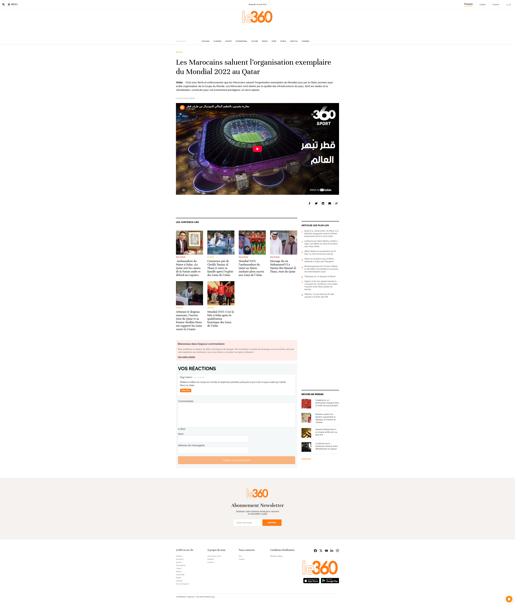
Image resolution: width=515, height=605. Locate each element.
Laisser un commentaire (236, 460)
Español (496, 4)
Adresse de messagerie (191, 445)
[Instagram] (337, 550)
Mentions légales (276, 556)
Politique (205, 41)
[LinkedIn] (332, 550)
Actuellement (181, 41)
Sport (274, 41)
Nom (181, 433)
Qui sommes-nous (214, 556)
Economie (217, 41)
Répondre (185, 390)
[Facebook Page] (315, 550)
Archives (210, 562)
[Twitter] (321, 550)
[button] (509, 599)
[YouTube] (326, 550)
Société (228, 41)
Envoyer (272, 523)
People (283, 41)
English (483, 4)
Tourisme (305, 41)
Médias (265, 41)
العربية (508, 4)
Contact (242, 559)
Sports (179, 52)
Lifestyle (294, 41)
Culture (254, 41)
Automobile (180, 575)
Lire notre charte (186, 357)
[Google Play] (330, 580)
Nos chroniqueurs (182, 584)
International (241, 41)
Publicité (210, 559)
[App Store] (311, 580)
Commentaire (186, 401)
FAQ (240, 556)
